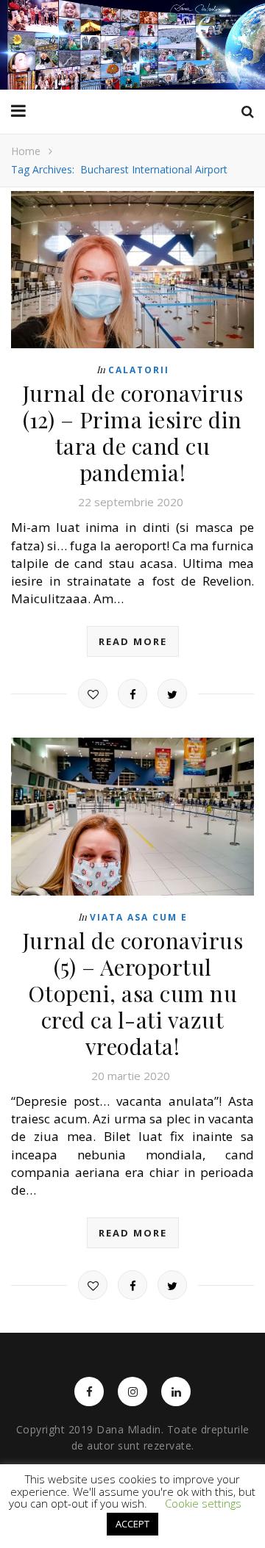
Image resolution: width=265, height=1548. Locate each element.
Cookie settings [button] (203, 1503)
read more (133, 641)
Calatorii (138, 370)
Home (25, 151)
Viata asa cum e (139, 917)
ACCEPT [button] (132, 1523)
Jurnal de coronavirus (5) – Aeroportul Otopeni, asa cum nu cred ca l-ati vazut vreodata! (133, 993)
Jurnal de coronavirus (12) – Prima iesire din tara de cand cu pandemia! (133, 432)
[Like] (92, 693)
